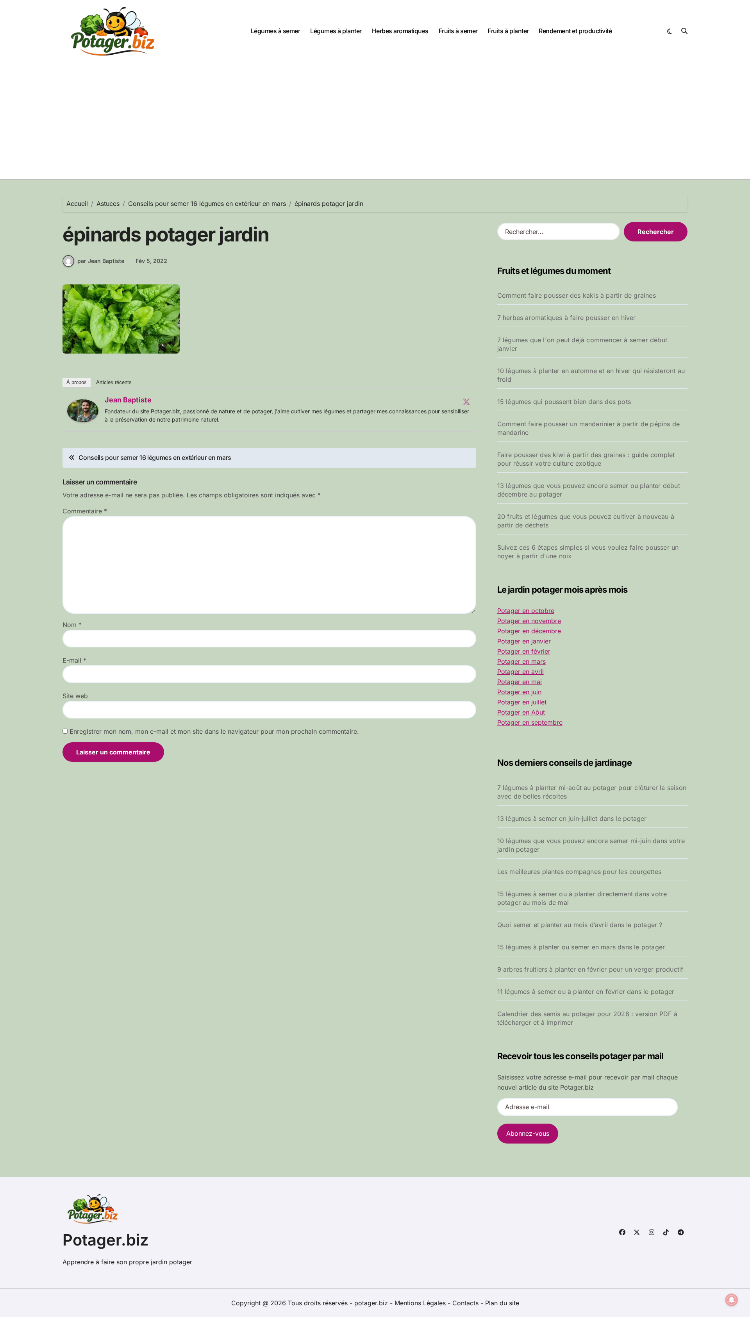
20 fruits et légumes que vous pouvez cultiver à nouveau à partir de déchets (585, 521)
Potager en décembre (529, 631)
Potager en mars (521, 661)
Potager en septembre (529, 722)
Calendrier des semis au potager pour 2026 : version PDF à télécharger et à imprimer (587, 1018)
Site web (75, 696)
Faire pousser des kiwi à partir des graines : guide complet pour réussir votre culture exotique (586, 459)
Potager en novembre (529, 621)
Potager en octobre (525, 611)
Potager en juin (519, 692)
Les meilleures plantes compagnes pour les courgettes (579, 872)
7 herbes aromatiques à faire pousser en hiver (566, 318)
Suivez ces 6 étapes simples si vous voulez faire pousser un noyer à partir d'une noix (588, 551)
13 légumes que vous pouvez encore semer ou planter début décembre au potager (588, 490)
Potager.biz (105, 1239)
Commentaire (84, 511)
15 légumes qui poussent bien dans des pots (564, 402)
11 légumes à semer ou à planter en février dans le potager (586, 991)
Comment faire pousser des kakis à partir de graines (576, 295)
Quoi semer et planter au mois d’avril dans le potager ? (579, 925)
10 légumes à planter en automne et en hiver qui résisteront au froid (591, 375)
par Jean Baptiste (100, 260)
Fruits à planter (508, 31)
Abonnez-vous (527, 1133)
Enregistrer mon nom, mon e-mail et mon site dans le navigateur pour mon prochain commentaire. (214, 731)
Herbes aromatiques (400, 31)
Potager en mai (519, 682)
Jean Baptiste (128, 400)
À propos (76, 382)
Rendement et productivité (575, 31)
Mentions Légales (421, 1303)
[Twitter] (466, 401)
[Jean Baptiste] (82, 411)
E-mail (74, 660)
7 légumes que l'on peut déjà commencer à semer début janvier (582, 344)
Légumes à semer (275, 31)
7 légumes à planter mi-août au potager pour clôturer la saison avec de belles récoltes (591, 792)
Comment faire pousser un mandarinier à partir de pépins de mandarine (588, 428)
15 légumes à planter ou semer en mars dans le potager (581, 947)
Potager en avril (520, 671)
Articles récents (114, 382)
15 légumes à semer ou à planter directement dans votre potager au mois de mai (582, 898)
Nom (72, 625)
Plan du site (502, 1303)
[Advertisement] (375, 120)
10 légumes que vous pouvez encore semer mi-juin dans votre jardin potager (591, 845)
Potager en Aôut (521, 712)
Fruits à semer (458, 31)
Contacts (465, 1303)
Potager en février (523, 651)
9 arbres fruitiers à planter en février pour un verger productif (590, 969)
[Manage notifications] (731, 1300)
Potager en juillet (521, 702)
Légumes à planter (336, 31)
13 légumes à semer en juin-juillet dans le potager (572, 818)
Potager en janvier (524, 641)
